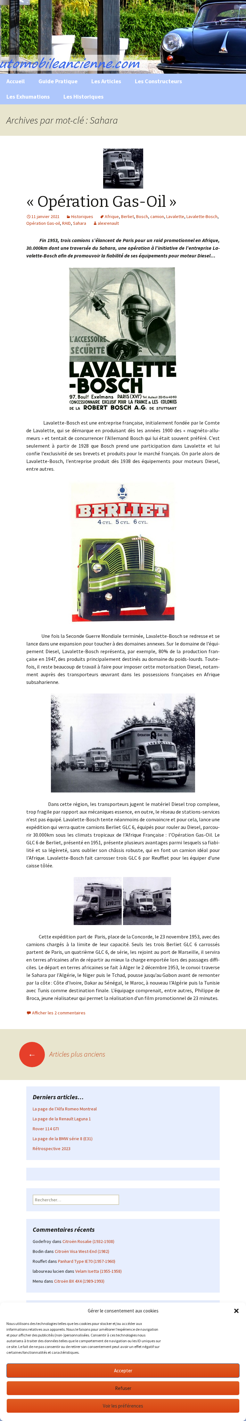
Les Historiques (83, 96)
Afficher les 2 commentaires (59, 1013)
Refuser (123, 1388)
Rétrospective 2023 (51, 1148)
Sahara (79, 223)
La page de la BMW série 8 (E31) (63, 1138)
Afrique (112, 216)
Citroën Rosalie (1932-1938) (88, 1241)
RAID (66, 223)
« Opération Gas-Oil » (101, 201)
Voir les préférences (123, 1406)
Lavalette (175, 216)
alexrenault (108, 223)
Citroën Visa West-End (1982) (82, 1251)
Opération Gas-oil (43, 223)
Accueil (15, 81)
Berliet (127, 216)
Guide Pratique (58, 81)
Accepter (123, 1371)
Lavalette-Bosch (201, 216)
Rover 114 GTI (46, 1129)
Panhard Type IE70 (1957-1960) (86, 1261)
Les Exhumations (28, 96)
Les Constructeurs (158, 81)
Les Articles (106, 81)
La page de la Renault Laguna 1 (62, 1119)
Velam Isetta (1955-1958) (98, 1271)
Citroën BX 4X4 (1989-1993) (79, 1281)
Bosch (142, 216)
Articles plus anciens (66, 1054)
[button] (236, 1311)
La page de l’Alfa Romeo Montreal (65, 1109)
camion (157, 216)
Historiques (82, 216)
